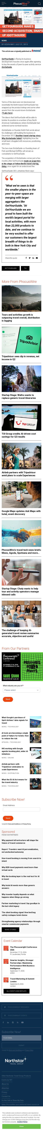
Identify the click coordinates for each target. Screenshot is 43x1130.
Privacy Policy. (27, 824)
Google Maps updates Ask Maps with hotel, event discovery (21, 512)
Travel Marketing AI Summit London (22, 980)
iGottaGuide (7, 67)
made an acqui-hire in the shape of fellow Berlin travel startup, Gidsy (21, 164)
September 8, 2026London (17, 985)
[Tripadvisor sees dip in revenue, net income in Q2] (21, 340)
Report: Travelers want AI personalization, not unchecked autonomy (20, 850)
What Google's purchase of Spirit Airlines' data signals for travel (15, 720)
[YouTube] (22, 1022)
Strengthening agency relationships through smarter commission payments (21, 922)
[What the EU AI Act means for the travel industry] (35, 784)
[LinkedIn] (8, 1022)
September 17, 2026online (17, 972)
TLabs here (7, 113)
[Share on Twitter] (30, 258)
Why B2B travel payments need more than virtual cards (20, 868)
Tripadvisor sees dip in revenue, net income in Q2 (20, 358)
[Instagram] (12, 1022)
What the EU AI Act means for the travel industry (14, 781)
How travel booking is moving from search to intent (21, 859)
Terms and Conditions (14, 824)
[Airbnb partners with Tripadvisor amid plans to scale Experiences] (21, 456)
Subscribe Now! (11, 1032)
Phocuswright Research (18, 1007)
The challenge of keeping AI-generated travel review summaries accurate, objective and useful (20, 633)
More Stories (10, 930)
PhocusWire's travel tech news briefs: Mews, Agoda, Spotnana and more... (21, 551)
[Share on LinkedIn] (33, 258)
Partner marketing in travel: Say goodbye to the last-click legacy (21, 904)
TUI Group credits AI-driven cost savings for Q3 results (19, 435)
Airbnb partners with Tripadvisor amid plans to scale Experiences (19, 474)
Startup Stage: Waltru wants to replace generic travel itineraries (19, 396)
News (4, 41)
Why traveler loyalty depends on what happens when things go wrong (18, 895)
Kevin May (9, 44)
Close (21, 1126)
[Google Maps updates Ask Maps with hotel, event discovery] (21, 494)
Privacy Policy (29, 1050)
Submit (21, 1045)
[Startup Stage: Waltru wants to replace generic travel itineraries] (21, 378)
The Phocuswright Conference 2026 (23, 948)
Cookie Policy (22, 1122)
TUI (25, 268)
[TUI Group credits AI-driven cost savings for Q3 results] (21, 417)
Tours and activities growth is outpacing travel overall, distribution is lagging (21, 317)
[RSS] (17, 1022)
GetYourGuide (8, 59)
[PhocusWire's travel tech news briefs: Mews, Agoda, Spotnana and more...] (21, 533)
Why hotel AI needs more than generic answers (18, 886)
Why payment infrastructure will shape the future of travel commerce (20, 841)
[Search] (39, 3)
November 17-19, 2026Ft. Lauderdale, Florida (18, 953)
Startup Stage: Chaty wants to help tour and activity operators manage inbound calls (20, 591)
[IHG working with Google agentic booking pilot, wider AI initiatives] (35, 753)
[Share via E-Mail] (37, 258)
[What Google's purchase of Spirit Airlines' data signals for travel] (35, 722)
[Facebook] (3, 1022)
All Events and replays (16, 991)
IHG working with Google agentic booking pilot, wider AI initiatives (15, 751)
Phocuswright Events (17, 1015)
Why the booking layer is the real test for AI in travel (20, 877)
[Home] (21, 3)
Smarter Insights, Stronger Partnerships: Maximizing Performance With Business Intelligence (22, 964)
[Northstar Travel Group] (16, 1061)
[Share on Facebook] (26, 258)
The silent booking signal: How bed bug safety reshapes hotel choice (19, 913)
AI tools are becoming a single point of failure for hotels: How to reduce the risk (15, 736)
